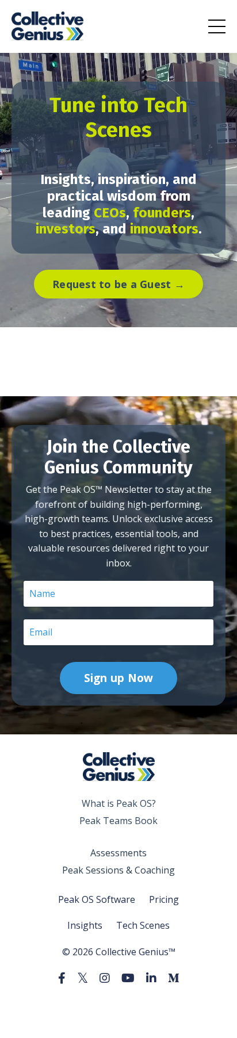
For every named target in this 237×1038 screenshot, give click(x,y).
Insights (84, 925)
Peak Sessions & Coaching (118, 870)
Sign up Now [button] (119, 677)
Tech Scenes (143, 925)
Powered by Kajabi (119, 1008)
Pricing (164, 899)
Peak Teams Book (118, 820)
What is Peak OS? (119, 803)
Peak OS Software (96, 899)
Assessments (118, 853)
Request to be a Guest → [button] (118, 284)
